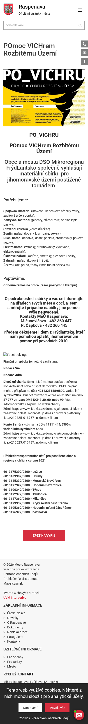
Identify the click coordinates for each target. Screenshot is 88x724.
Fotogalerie (15, 637)
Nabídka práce (17, 632)
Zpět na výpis (44, 535)
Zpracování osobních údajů (50, 718)
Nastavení (30, 708)
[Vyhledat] (80, 25)
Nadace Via (11, 368)
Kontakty (13, 641)
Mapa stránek (13, 583)
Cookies (24, 718)
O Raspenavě (16, 622)
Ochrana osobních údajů (20, 574)
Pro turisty (14, 661)
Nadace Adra (12, 375)
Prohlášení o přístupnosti (20, 579)
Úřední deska (16, 613)
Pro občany (15, 657)
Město (11, 666)
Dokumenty (15, 627)
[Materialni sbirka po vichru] (44, 97)
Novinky (13, 618)
